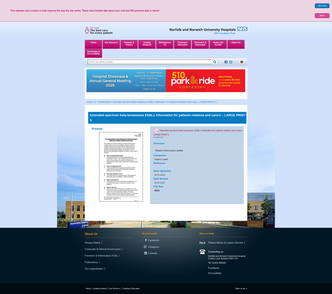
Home (93, 42)
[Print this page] (242, 62)
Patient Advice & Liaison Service (225, 242)
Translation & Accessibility (93, 52)
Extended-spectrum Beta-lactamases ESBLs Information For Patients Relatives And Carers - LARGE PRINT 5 (164, 102)
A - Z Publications (102, 102)
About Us (236, 42)
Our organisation (94, 268)
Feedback (213, 268)
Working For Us (165, 43)
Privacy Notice (92, 242)
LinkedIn (230, 62)
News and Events (218, 43)
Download (158, 137)
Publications (91, 262)
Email (235, 62)
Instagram (153, 246)
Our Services (111, 42)
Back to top (240, 288)
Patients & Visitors (129, 43)
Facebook (226, 62)
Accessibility (214, 273)
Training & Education (182, 43)
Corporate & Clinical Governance (103, 249)
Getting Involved (147, 43)
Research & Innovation (200, 43)
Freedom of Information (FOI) (101, 255)
